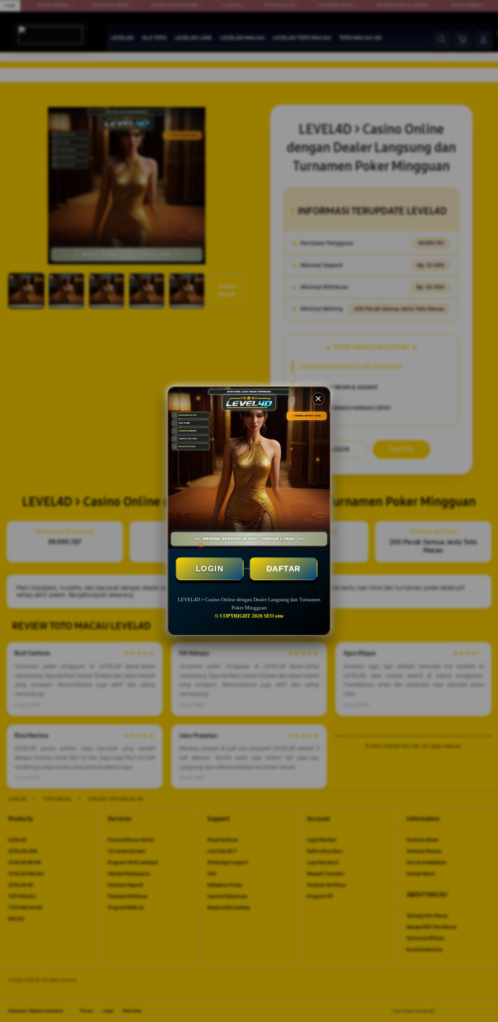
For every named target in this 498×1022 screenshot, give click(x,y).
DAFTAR (284, 568)
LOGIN (210, 568)
